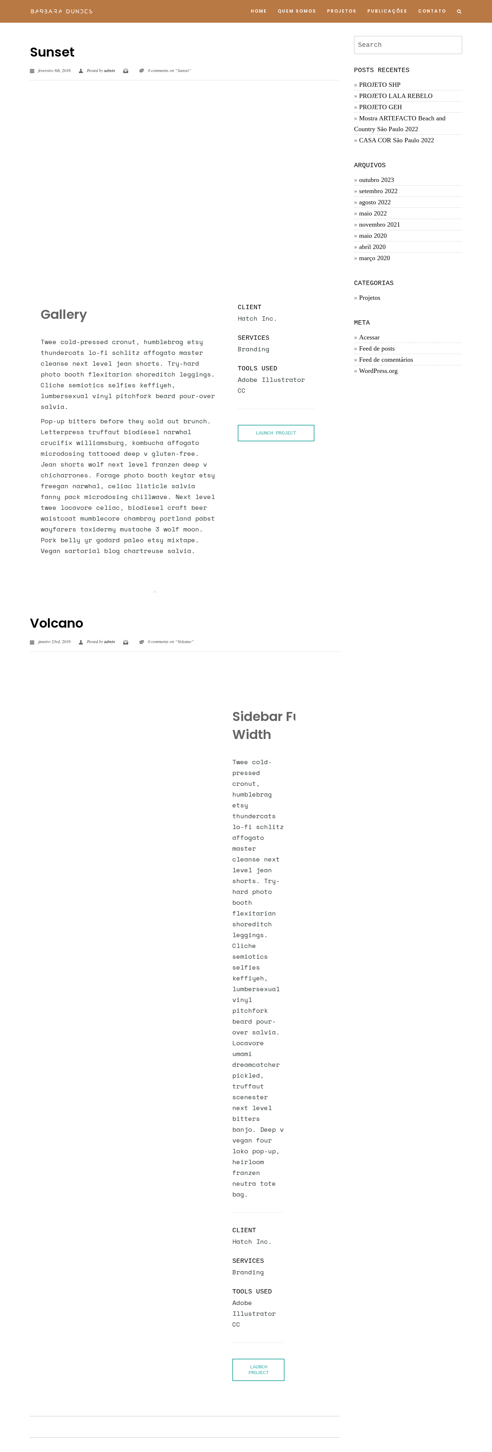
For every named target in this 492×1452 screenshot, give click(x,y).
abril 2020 (372, 246)
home (259, 11)
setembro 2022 (378, 191)
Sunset (52, 52)
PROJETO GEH (380, 107)
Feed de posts (377, 348)
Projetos (342, 11)
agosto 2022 (375, 202)
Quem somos (297, 11)
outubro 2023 (376, 179)
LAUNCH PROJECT (276, 433)
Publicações (387, 11)
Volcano (56, 623)
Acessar (369, 337)
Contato (432, 11)
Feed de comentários (386, 359)
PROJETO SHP (380, 84)
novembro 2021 (379, 224)
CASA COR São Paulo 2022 (396, 140)
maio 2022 (373, 213)
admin (109, 70)
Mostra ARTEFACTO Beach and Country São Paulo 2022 (400, 124)
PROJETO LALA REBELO (396, 95)
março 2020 (374, 258)
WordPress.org (378, 370)
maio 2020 (373, 235)
